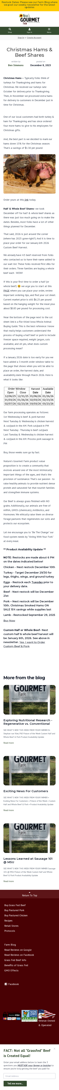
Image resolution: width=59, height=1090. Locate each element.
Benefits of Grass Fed (16, 965)
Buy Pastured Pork (14, 910)
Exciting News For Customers (25, 791)
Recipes (8, 920)
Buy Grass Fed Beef (15, 905)
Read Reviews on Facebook (19, 954)
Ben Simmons (15, 65)
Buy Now (9, 620)
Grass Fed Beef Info (15, 960)
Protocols (9, 930)
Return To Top (29, 895)
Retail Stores (11, 925)
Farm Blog (10, 944)
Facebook (13, 984)
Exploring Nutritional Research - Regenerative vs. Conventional (27, 722)
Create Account (34, 37)
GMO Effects (11, 970)
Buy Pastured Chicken (15, 915)
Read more (8, 742)
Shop (10, 32)
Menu (49, 32)
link (26, 199)
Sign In (29, 32)
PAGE (6, 290)
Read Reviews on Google (18, 949)
